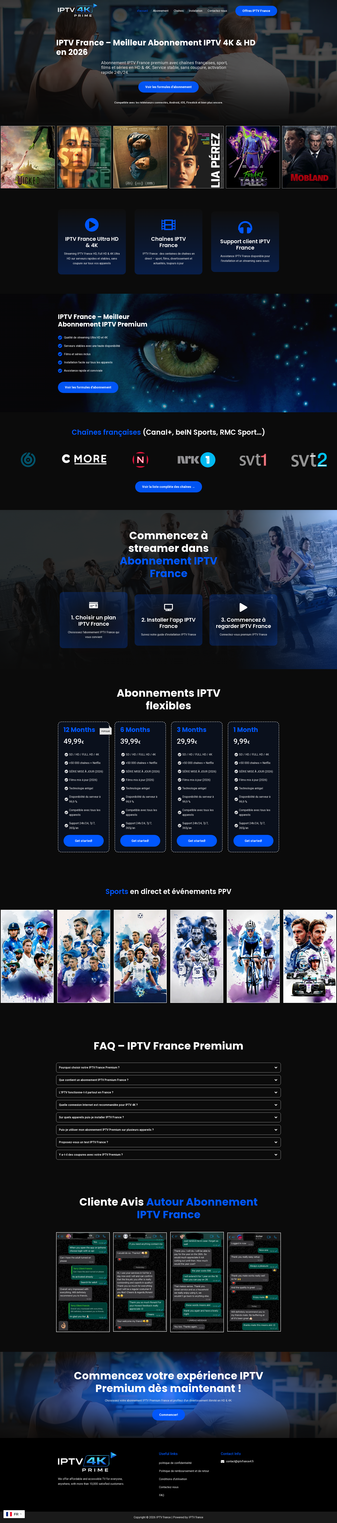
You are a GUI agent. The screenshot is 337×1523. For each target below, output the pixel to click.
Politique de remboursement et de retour (184, 1471)
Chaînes (179, 10)
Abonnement (160, 10)
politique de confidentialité (175, 1463)
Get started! (83, 841)
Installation (195, 10)
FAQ (161, 1495)
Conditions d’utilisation (173, 1479)
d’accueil (142, 10)
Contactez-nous (217, 10)
